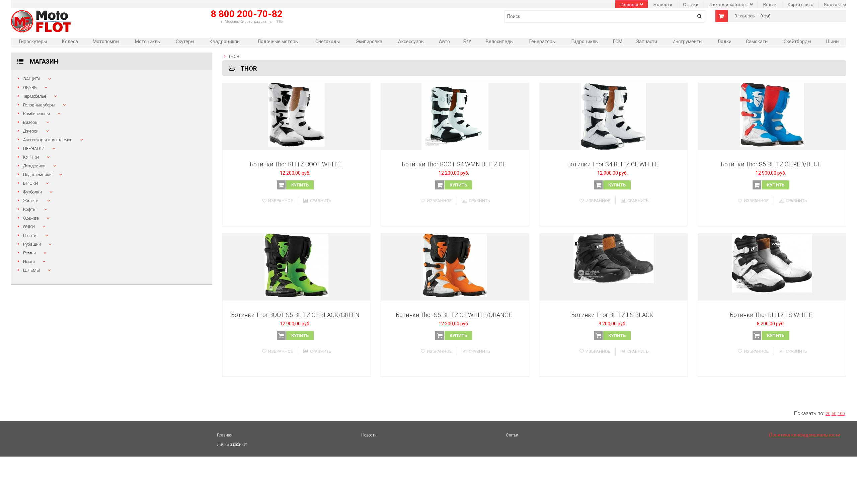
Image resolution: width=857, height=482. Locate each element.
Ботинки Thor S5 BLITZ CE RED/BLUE (771, 164)
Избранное (280, 200)
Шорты (30, 235)
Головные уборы (39, 104)
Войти (770, 4)
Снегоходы (327, 41)
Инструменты (687, 41)
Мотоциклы (148, 41)
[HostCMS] (41, 13)
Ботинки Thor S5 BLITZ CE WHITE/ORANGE (454, 314)
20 (828, 413)
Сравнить (320, 200)
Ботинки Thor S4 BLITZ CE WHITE (612, 164)
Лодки (724, 41)
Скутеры (185, 41)
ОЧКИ (29, 226)
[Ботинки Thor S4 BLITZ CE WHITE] (614, 116)
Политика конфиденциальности (804, 434)
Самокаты (757, 41)
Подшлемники (37, 174)
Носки (29, 261)
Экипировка (369, 41)
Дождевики (34, 165)
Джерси (30, 131)
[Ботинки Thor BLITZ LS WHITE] (772, 267)
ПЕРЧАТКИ (34, 148)
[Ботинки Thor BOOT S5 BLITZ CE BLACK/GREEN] (297, 267)
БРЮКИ (30, 183)
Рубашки (32, 244)
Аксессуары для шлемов (48, 139)
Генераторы (542, 41)
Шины (832, 41)
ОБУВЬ (30, 87)
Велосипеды (500, 41)
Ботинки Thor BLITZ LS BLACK (612, 314)
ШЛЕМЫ (31, 270)
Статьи (691, 4)
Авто (444, 41)
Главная (629, 4)
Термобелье (34, 96)
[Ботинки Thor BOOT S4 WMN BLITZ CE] (455, 116)
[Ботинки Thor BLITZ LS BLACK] (614, 267)
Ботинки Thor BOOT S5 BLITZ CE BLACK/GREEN (295, 314)
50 (834, 413)
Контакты (835, 4)
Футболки (32, 191)
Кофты (29, 209)
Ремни (29, 252)
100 (841, 413)
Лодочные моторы (278, 41)
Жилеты (31, 200)
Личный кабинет (728, 4)
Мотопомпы (106, 41)
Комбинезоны (36, 113)
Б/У (467, 41)
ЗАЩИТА (32, 78)
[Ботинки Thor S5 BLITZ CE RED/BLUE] (772, 116)
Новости (663, 4)
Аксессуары (411, 41)
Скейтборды (797, 41)
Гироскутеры (33, 41)
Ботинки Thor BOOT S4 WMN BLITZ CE (454, 164)
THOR (233, 56)
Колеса (70, 41)
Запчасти (646, 41)
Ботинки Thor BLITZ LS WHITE (771, 314)
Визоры (30, 122)
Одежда (31, 218)
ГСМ (617, 41)
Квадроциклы (225, 41)
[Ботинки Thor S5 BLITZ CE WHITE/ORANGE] (455, 267)
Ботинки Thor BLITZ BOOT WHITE (295, 164)
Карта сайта (800, 4)
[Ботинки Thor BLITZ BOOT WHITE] (297, 116)
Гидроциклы (585, 41)
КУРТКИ (31, 157)
